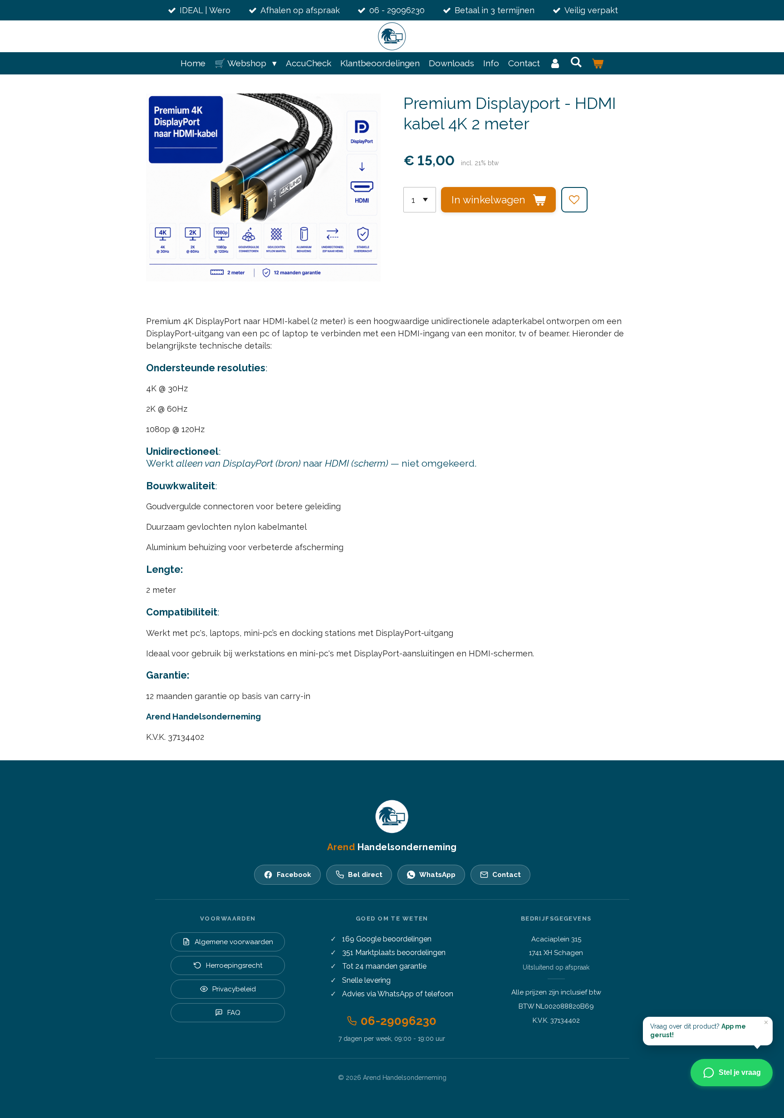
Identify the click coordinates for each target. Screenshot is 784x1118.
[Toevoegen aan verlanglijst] (574, 199)
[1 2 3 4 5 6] (419, 199)
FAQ (233, 1013)
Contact (506, 875)
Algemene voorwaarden (234, 942)
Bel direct (365, 875)
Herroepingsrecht (234, 965)
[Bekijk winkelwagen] (597, 63)
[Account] (555, 63)
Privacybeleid (234, 989)
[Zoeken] (576, 61)
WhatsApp (437, 875)
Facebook (294, 875)
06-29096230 (398, 1021)
